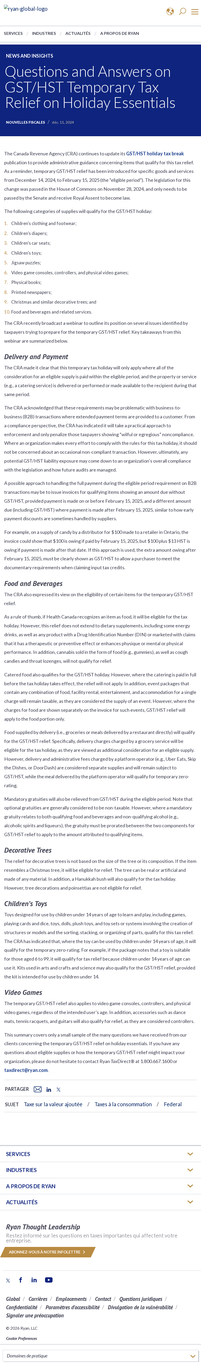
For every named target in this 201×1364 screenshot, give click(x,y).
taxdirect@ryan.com (26, 1070)
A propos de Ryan (119, 33)
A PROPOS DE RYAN (30, 1186)
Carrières (38, 1298)
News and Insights (29, 56)
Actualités (78, 33)
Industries (44, 33)
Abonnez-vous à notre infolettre (45, 1252)
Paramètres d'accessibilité (72, 1307)
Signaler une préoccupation (35, 1315)
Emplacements (71, 1298)
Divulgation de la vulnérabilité (140, 1307)
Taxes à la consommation (123, 1104)
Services (13, 33)
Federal (173, 1104)
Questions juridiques (140, 1298)
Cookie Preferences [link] (21, 1338)
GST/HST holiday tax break (155, 153)
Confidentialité (21, 1307)
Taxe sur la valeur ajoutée (53, 1104)
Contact (103, 1298)
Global (13, 1298)
